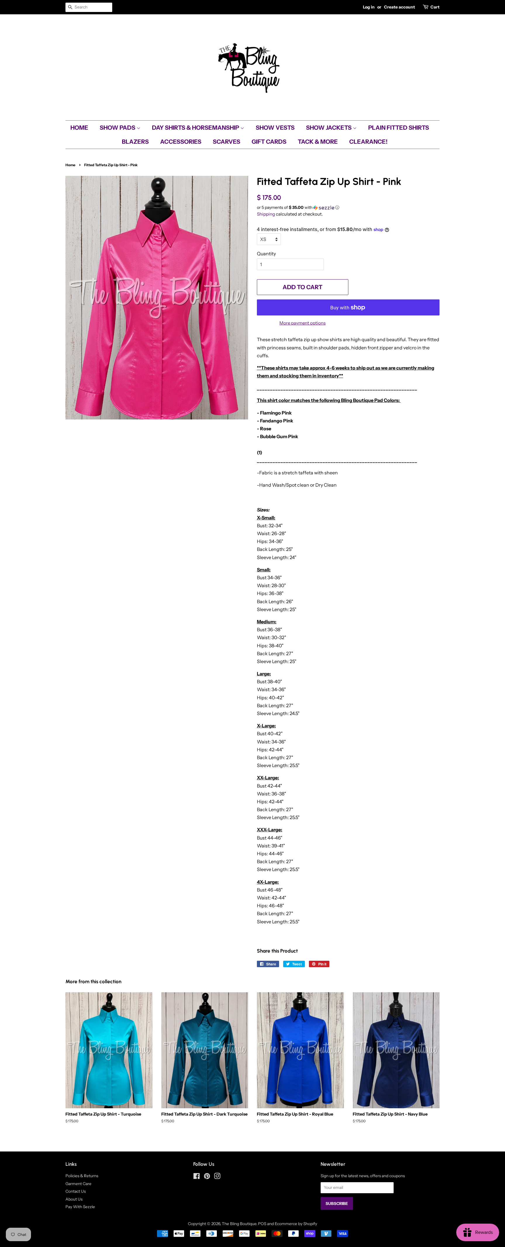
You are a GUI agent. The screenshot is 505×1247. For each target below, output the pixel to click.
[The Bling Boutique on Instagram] (217, 1177)
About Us (73, 1199)
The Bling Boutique (239, 1223)
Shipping (266, 214)
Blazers (135, 141)
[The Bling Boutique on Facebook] (196, 1177)
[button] (348, 207)
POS (262, 1223)
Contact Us (75, 1191)
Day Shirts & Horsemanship (196, 127)
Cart (435, 7)
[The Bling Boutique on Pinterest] (207, 1177)
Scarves (226, 141)
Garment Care (78, 1183)
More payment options (302, 323)
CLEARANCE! (368, 141)
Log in (369, 7)
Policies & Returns (81, 1175)
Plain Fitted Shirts (398, 127)
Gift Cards (269, 141)
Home (79, 127)
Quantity (266, 253)
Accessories (180, 141)
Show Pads (118, 127)
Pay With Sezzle (80, 1206)
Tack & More (318, 141)
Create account (399, 7)
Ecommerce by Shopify (296, 1223)
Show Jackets (329, 127)
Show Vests (275, 127)
